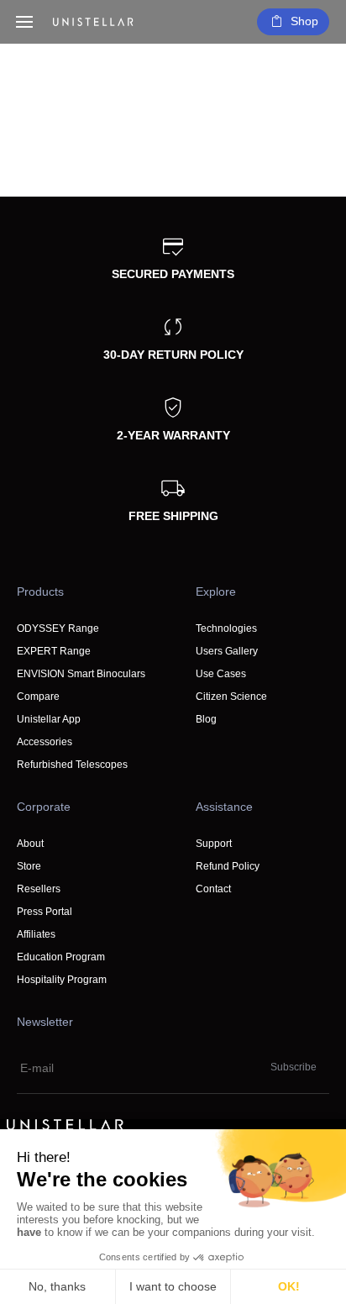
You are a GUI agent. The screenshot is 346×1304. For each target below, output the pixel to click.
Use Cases (221, 674)
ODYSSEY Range (58, 628)
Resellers (38, 889)
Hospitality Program (62, 980)
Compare (38, 696)
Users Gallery (227, 651)
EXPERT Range (54, 651)
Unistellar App (49, 719)
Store (29, 866)
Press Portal (44, 912)
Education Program (61, 957)
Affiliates (36, 934)
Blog (206, 719)
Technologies (226, 628)
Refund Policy (228, 866)
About (30, 843)
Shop (304, 21)
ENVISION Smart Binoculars (81, 674)
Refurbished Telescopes (72, 764)
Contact (213, 889)
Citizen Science (231, 696)
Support (214, 843)
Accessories (44, 742)
